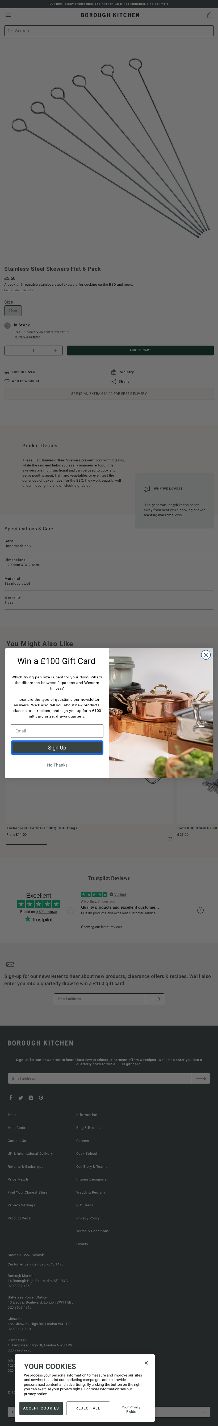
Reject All (88, 1408)
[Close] (146, 1363)
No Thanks (57, 765)
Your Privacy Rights (131, 1409)
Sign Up (57, 747)
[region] (85, 1388)
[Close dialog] (206, 654)
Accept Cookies (41, 1408)
